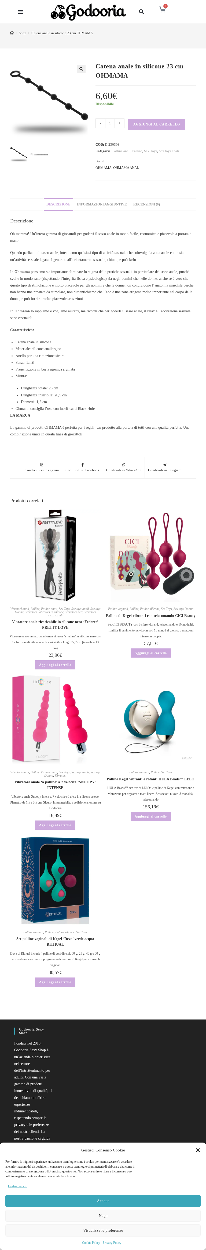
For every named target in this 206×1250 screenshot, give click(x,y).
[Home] (12, 33)
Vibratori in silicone (51, 612)
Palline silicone (149, 609)
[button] (198, 1150)
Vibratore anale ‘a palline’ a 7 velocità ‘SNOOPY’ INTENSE (55, 785)
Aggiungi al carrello (156, 124)
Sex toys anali (169, 151)
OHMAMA (103, 168)
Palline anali (121, 151)
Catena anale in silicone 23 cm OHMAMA (62, 33)
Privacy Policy (112, 1243)
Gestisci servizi (17, 1186)
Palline (137, 151)
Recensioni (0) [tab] (146, 204)
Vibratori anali (19, 609)
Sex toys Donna (183, 609)
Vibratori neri (74, 612)
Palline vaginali (118, 609)
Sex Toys (150, 151)
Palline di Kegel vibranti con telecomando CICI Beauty (151, 616)
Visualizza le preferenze (103, 1230)
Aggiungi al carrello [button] (55, 665)
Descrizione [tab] (58, 204)
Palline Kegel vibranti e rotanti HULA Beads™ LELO (150, 779)
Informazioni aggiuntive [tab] (102, 204)
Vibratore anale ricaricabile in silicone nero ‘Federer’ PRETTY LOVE (55, 625)
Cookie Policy (91, 1243)
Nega (103, 1215)
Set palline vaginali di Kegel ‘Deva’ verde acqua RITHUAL (55, 942)
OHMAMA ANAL (126, 168)
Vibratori (31, 612)
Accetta (103, 1201)
